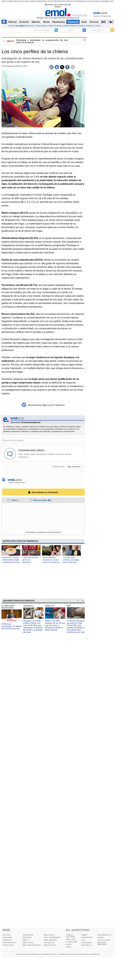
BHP (69, 606)
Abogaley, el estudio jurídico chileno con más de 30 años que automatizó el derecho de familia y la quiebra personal (33, 626)
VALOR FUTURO (104, 940)
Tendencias (73, 22)
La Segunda (104, 1)
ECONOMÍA (7, 937)
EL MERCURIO (71, 942)
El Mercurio (12, 1)
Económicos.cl (80, 1)
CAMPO (84, 935)
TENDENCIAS (28, 935)
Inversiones (41, 1)
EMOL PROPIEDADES (52, 937)
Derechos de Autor (23, 954)
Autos (50, 1)
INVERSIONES (86, 937)
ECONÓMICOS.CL (105, 935)
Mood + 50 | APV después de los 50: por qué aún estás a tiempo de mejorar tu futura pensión (55, 625)
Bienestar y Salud (33, 26)
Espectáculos (58, 22)
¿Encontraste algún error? (46, 405)
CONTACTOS (49, 942)
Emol (4, 1)
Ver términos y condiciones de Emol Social (43, 532)
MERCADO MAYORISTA (102, 943)
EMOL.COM (70, 939)
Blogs (21, 1)
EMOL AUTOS (49, 935)
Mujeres (90, 26)
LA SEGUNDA (86, 942)
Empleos (69, 1)
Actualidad (20, 26)
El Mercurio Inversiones (8, 607)
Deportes (36, 22)
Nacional (12, 22)
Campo (33, 1)
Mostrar (58, 7)
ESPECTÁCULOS (9, 942)
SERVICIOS (27, 937)
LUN (82, 940)
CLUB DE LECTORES (70, 936)
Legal (26, 1)
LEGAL (68, 947)
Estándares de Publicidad (90, 954)
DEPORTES (7, 940)
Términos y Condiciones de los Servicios (65, 954)
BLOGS (69, 944)
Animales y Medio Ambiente (66, 26)
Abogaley (28, 606)
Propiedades (59, 1)
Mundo (46, 22)
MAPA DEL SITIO (50, 945)
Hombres (82, 26)
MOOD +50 (49, 606)
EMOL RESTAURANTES (32, 945)
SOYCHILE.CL (86, 945)
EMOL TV (26, 940)
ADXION (101, 937)
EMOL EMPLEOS (50, 940)
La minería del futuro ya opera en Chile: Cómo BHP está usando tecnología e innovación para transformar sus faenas (77, 626)
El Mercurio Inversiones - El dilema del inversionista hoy (12, 626)
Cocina (97, 26)
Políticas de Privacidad (40, 954)
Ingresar (96, 16)
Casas (96, 1)
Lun (111, 1)
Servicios (94, 22)
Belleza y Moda (47, 26)
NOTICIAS (6, 935)
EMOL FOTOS (28, 942)
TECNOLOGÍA (8, 945)
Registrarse (106, 16)
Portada (11, 26)
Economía (24, 22)
